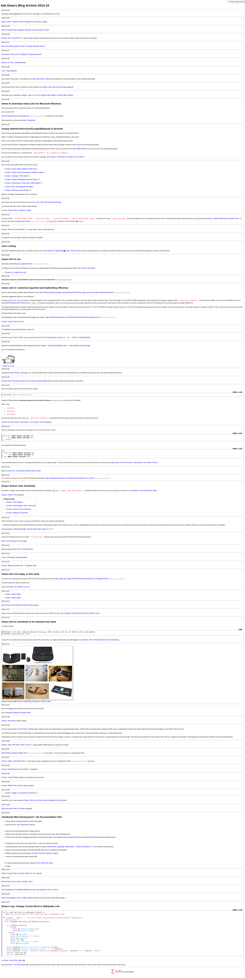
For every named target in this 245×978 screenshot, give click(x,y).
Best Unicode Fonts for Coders (13, 808)
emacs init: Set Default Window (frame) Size (24, 471)
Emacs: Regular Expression (17, 513)
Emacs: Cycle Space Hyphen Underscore (21, 169)
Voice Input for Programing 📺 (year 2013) (58, 251)
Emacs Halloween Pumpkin (32, 237)
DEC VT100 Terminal (25, 549)
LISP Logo (6, 71)
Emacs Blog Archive (237, 2)
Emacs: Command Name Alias (144, 490)
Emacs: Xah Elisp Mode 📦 (17, 965)
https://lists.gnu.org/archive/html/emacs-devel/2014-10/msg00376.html (82, 579)
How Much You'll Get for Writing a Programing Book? (22, 54)
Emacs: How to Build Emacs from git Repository (101, 640)
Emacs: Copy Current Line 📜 (13, 322)
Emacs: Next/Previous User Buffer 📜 (16, 769)
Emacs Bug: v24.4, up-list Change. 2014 (17, 881)
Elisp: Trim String (8, 541)
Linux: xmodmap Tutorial (11, 557)
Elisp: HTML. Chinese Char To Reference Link (19, 22)
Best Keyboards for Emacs (16, 303)
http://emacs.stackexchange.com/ (14, 753)
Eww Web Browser (80, 149)
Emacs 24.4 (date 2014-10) (15, 272)
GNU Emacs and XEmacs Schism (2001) (17, 605)
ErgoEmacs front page (81, 345)
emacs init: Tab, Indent (10, 62)
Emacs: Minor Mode (13, 598)
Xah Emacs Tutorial (25, 729)
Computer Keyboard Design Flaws (17, 713)
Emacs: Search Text (9, 495)
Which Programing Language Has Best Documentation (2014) (25, 30)
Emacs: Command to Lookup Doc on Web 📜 (68, 157)
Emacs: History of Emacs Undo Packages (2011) (42, 800)
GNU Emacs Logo (17, 373)
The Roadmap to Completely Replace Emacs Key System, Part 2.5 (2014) (30, 890)
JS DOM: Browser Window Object (45, 853)
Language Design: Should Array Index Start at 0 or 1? (33, 529)
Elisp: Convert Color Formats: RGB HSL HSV (19, 873)
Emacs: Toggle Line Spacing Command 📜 (21, 793)
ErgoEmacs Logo (8, 366)
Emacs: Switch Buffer (10, 777)
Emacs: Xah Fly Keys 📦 (68, 221)
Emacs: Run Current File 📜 (12, 38)
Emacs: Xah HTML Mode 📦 (14, 960)
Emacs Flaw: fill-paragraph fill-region (19, 187)
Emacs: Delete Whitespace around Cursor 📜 (22, 179)
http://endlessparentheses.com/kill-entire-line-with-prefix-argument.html (73, 317)
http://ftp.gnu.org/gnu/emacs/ (21, 264)
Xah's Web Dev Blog (45, 863)
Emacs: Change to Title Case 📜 (17, 176)
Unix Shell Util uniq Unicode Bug (48, 202)
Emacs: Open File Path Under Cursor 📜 (17, 745)
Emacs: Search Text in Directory (19, 509)
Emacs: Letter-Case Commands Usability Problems (25, 172)
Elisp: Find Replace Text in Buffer (14, 898)
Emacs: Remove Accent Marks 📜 (18, 190)
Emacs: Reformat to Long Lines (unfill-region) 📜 (24, 183)
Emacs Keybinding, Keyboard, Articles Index (34, 701)
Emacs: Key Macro (9, 721)
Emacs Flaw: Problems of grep (19, 210)
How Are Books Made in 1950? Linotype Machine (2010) (23, 46)
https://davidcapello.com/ (57, 345)
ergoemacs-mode (23, 221)
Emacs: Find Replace (15, 502)
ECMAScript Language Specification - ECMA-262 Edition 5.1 (70, 847)
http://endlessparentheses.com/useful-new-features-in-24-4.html (69, 478)
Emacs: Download (28, 120)
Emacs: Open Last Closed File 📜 (14, 761)
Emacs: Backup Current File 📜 (14, 565)
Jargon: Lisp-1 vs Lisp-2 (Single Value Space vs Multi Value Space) (47, 95)
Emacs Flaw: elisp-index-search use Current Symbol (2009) (24, 381)
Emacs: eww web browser (52, 87)
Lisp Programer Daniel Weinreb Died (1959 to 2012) (80, 613)
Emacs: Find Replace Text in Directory (21, 506)
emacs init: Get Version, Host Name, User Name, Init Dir (23, 422)
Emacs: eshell (77, 337)
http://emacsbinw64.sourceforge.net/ (15, 116)
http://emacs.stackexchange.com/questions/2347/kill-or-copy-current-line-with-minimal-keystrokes (77, 292)
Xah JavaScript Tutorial (25, 825)
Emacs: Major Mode (13, 594)
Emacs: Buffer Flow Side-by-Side (14, 785)
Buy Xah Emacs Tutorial (42, 79)
